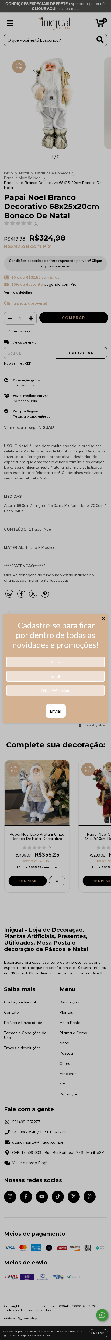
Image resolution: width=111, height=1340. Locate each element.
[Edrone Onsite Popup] (55, 670)
